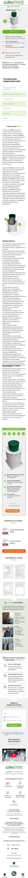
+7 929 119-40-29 (14, 837)
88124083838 (14, 818)
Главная (5, 877)
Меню (22, 877)
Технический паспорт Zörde (17, 531)
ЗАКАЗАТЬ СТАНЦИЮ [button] (12, 510)
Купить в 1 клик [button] (14, 31)
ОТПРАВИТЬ (14, 726)
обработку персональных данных (14, 734)
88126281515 (14, 744)
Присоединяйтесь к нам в (14, 866)
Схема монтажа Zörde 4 (15, 542)
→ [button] (22, 510)
